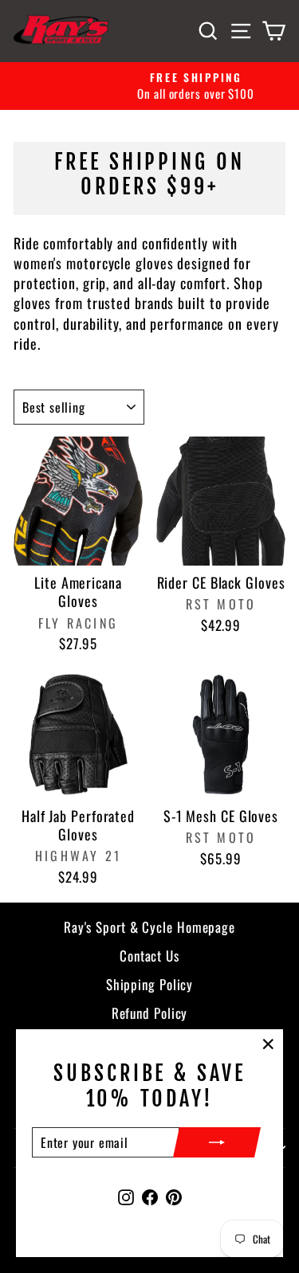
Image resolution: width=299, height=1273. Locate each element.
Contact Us (149, 956)
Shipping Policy (150, 984)
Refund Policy (150, 1013)
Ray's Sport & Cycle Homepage (149, 927)
